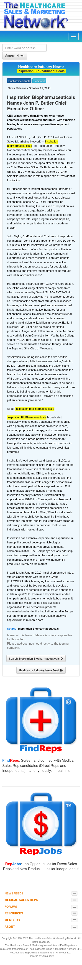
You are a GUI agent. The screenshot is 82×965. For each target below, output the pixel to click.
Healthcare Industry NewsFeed (39, 670)
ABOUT (10, 926)
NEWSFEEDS (14, 893)
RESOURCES (14, 913)
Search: (34, 658)
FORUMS (11, 906)
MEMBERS (12, 920)
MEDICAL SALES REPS (21, 900)
